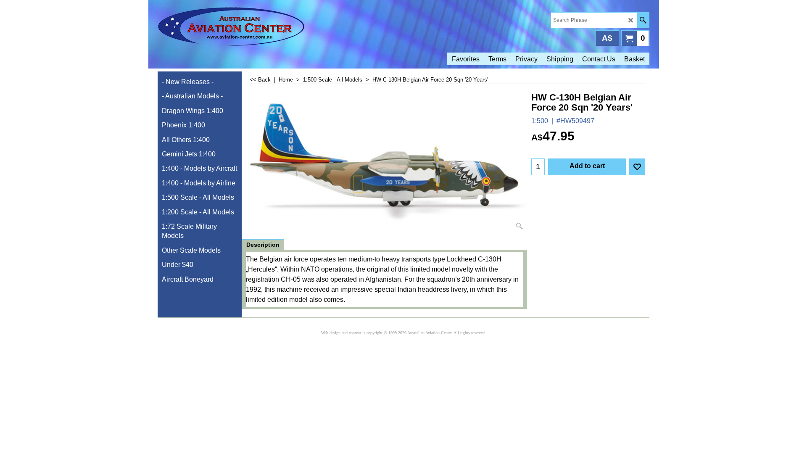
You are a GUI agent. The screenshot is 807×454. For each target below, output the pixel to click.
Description (263, 244)
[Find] (643, 20)
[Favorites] (637, 167)
